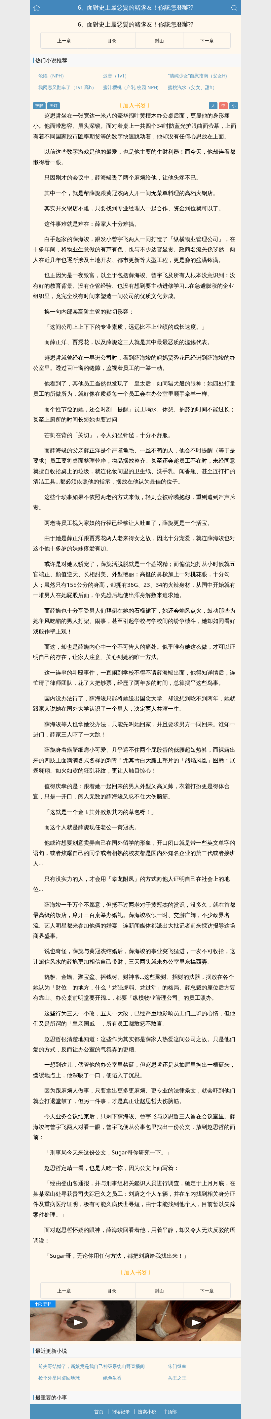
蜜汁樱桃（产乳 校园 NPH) (130, 87)
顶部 (172, 1411)
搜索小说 (147, 1411)
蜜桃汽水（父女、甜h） (192, 87)
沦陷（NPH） (52, 76)
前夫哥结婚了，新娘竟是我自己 (70, 1366)
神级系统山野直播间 (124, 1366)
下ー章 (207, 40)
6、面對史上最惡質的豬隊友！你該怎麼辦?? (135, 7)
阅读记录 (120, 1411)
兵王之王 (177, 1378)
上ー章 (64, 40)
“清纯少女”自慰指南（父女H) (197, 76)
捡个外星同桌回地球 (59, 1378)
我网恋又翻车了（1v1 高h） (67, 87)
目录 (111, 40)
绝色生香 (112, 1378)
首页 (98, 1411)
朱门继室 (177, 1366)
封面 (159, 40)
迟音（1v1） (116, 76)
